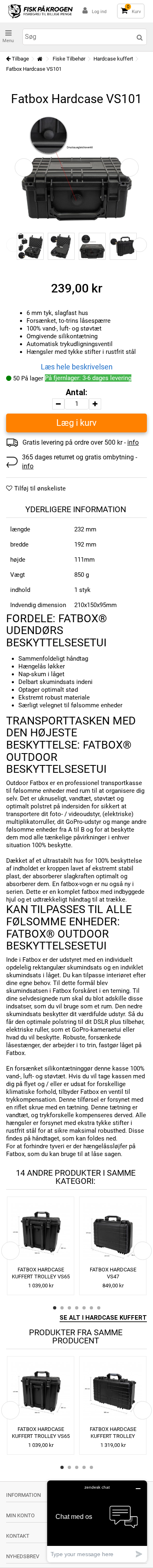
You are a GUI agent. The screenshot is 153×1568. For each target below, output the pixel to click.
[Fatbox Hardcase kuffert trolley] (112, 1392)
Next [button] (140, 245)
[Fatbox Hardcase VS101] (30, 246)
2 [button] (62, 1307)
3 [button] (69, 1307)
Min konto (20, 1515)
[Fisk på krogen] (40, 11)
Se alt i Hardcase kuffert (103, 1317)
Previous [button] (13, 245)
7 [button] (98, 1307)
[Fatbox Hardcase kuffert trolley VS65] (40, 1232)
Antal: (76, 392)
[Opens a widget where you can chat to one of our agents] (97, 1521)
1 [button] (54, 1307)
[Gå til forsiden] (39, 59)
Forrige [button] (24, 167)
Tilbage (20, 59)
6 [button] (91, 1307)
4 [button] (76, 1307)
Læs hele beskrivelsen (77, 366)
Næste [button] (129, 167)
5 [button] (84, 1307)
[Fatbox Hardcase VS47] (112, 1232)
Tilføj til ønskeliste (40, 488)
